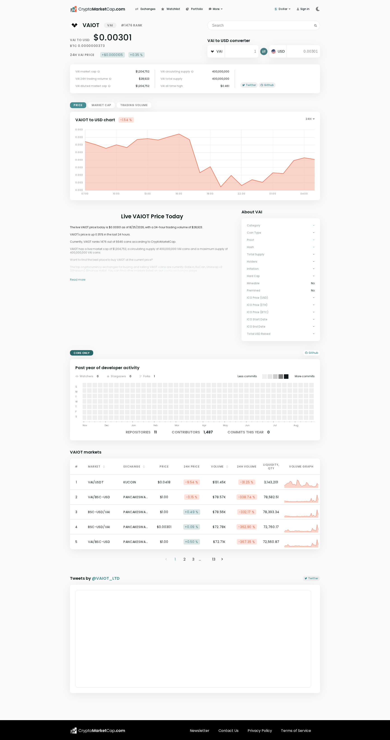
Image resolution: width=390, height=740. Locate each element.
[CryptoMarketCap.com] (102, 9)
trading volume (134, 105)
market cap (101, 105)
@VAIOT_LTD (106, 578)
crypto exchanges (176, 270)
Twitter (313, 578)
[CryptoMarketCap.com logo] (97, 730)
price (78, 105)
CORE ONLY (82, 353)
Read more (77, 280)
